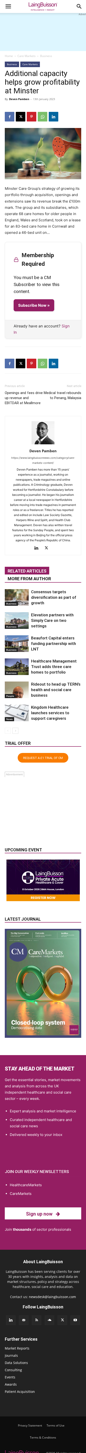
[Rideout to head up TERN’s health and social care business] (17, 690)
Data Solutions (16, 1362)
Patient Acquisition (20, 1391)
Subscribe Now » (34, 305)
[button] (8, 6)
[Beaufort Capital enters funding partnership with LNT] (17, 643)
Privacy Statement (30, 1425)
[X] (20, 116)
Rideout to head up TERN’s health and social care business (56, 690)
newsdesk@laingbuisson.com (52, 1296)
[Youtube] (75, 1320)
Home (9, 56)
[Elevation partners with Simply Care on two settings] (17, 620)
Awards (11, 1384)
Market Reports (17, 1348)
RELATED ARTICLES (27, 571)
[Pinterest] (31, 116)
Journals (11, 1355)
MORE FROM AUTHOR (29, 578)
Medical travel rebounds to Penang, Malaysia (62, 395)
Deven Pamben (19, 99)
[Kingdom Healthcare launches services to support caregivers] (17, 713)
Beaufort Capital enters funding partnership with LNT (53, 643)
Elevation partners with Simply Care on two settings (52, 620)
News (9, 719)
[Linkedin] (53, 116)
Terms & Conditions (43, 1437)
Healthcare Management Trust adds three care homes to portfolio (54, 667)
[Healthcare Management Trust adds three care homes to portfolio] (17, 666)
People (10, 696)
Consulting (13, 1370)
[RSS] (36, 1320)
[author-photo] (43, 444)
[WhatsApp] (42, 116)
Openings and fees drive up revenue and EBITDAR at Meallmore (24, 398)
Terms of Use (55, 1425)
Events (10, 1377)
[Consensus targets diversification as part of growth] (17, 597)
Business (46, 56)
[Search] (79, 6)
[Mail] (23, 1320)
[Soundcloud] (49, 1320)
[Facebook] (9, 116)
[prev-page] (8, 731)
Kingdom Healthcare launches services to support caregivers (50, 713)
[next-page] (15, 731)
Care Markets (26, 56)
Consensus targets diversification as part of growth (53, 597)
